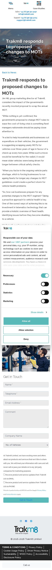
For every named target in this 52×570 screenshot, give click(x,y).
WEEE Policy (25, 554)
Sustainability (10, 554)
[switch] (45, 284)
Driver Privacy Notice (37, 550)
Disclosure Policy (12, 557)
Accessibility (41, 554)
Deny (26, 339)
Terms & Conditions (14, 547)
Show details (37, 312)
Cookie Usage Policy (14, 550)
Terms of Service (11, 494)
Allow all (26, 321)
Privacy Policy (41, 490)
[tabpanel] (26, 47)
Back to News (9, 72)
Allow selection (26, 330)
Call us (26, 565)
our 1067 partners (20, 242)
